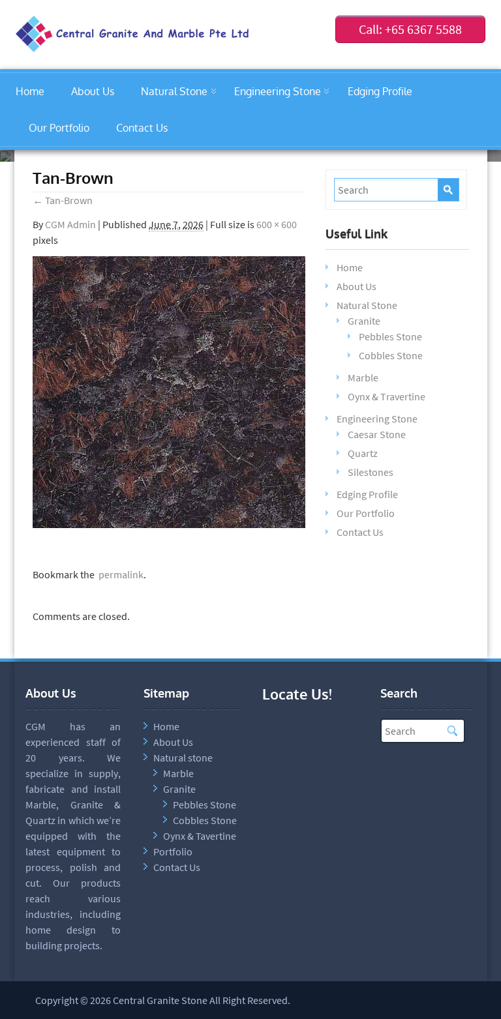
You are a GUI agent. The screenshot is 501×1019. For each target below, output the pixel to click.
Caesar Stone (377, 434)
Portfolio (172, 851)
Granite (364, 320)
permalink (119, 574)
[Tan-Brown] (169, 524)
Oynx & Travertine (386, 396)
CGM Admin (70, 224)
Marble (363, 377)
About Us (92, 91)
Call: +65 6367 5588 (410, 29)
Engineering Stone (277, 91)
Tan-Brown (63, 200)
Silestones (370, 472)
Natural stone (183, 757)
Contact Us (142, 127)
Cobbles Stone (391, 355)
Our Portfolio (59, 127)
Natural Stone (174, 91)
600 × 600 (276, 224)
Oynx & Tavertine (199, 835)
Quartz (363, 453)
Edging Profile (380, 91)
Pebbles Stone (390, 336)
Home (30, 91)
